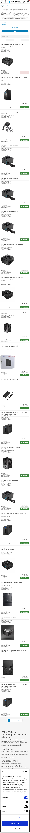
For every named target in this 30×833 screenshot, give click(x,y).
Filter (15, 31)
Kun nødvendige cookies (15, 828)
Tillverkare (2, 5)
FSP (7, 5)
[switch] (26, 802)
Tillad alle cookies (15, 823)
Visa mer (16, 27)
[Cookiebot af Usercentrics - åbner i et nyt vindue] (21, 771)
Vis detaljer (22, 818)
